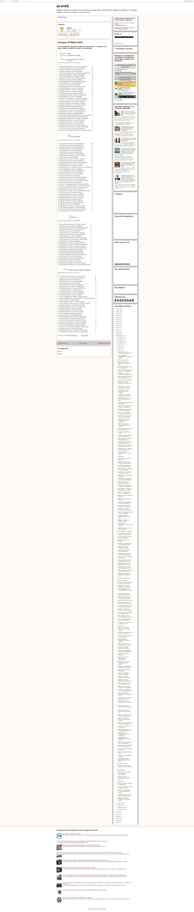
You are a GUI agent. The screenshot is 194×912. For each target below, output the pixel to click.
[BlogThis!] (83, 335)
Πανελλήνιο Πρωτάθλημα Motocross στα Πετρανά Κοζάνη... (123, 629)
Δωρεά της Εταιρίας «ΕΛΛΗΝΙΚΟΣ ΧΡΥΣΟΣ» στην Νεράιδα (125, 356)
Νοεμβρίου (120, 337)
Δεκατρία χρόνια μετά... (122, 359)
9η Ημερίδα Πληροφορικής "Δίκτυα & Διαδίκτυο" (123, 550)
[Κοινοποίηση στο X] (84, 335)
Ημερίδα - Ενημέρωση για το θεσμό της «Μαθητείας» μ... (124, 492)
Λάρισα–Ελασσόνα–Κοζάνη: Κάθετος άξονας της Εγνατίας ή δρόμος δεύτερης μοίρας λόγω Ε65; (128, 113)
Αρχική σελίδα (83, 343)
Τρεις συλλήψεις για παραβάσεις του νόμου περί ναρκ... (125, 613)
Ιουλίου (119, 346)
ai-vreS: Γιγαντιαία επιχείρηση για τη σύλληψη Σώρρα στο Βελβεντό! (78, 897)
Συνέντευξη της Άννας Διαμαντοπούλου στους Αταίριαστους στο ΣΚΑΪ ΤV (124, 123)
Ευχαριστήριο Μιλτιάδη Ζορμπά (124, 600)
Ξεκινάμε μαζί (120, 456)
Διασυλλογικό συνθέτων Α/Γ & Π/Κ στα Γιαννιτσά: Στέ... (125, 787)
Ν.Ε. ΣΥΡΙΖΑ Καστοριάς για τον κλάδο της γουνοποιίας (124, 416)
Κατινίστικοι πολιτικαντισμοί (123, 578)
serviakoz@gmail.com (120, 25)
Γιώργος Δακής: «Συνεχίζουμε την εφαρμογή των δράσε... (124, 489)
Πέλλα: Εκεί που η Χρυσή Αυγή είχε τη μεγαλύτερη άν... (124, 742)
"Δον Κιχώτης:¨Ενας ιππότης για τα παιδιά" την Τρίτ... (125, 623)
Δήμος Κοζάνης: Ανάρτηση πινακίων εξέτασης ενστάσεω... (123, 420)
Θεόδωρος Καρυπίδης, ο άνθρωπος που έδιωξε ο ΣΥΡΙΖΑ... (123, 719)
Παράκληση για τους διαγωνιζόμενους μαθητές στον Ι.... (123, 778)
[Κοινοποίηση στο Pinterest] (87, 335)
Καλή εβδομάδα (121, 770)
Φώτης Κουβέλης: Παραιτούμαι (124, 531)
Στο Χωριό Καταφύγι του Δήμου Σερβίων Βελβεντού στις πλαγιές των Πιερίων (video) (81, 845)
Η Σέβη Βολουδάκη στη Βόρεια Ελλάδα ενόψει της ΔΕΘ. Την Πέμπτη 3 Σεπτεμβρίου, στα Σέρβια (128, 164)
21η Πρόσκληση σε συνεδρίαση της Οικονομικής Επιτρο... (124, 446)
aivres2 (60, 354)
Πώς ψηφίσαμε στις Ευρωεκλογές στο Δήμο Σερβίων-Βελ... (123, 734)
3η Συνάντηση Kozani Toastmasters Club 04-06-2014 (124, 517)
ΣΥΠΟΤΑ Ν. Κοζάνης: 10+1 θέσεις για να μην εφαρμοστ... (124, 462)
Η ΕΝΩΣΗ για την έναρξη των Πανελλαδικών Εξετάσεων (124, 554)
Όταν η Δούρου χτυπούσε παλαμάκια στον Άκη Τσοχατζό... (123, 391)
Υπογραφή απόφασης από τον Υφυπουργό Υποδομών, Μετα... (124, 399)
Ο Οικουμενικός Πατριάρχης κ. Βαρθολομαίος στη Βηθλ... (124, 597)
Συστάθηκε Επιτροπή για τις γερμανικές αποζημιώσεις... (124, 395)
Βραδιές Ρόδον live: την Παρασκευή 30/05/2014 (123, 482)
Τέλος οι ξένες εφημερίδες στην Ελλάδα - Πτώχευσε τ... (124, 537)
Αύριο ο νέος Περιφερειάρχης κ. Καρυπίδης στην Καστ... (124, 619)
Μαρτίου (120, 805)
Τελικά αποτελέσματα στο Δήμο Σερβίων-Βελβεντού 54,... (124, 730)
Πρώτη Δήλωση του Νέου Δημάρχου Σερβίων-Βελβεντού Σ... (125, 767)
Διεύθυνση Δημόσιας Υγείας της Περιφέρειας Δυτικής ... (124, 439)
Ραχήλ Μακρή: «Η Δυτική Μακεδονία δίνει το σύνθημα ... (124, 702)
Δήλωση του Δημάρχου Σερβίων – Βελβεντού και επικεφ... (124, 723)
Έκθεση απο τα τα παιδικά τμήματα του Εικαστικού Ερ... (124, 413)
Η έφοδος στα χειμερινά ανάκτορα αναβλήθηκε (123, 673)
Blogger (103, 908)
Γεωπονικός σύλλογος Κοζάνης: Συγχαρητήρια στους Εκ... (124, 560)
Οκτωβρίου (120, 339)
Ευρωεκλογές (120, 781)
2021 (117, 319)
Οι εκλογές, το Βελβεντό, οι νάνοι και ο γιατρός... (125, 726)
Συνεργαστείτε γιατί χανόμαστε (124, 380)
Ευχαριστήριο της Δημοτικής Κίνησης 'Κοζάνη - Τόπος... (124, 564)
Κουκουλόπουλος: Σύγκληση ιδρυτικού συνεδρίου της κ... (124, 534)
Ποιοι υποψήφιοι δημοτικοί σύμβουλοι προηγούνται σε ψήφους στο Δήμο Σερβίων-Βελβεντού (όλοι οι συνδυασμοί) (82, 841)
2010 (117, 818)
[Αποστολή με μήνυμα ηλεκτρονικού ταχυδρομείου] (81, 335)
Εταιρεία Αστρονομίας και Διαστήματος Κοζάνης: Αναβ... (125, 352)
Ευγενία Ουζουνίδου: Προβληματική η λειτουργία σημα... (124, 453)
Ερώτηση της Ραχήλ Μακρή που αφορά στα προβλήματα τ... (125, 406)
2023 (117, 315)
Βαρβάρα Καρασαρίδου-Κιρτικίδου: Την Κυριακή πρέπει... (123, 799)
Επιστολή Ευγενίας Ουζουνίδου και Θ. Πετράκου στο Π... (124, 377)
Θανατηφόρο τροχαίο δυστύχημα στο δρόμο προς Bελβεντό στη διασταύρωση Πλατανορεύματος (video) (85, 860)
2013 (117, 812)
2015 (117, 331)
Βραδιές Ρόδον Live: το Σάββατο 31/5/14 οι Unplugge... (125, 469)
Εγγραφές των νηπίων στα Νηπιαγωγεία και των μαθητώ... (123, 663)
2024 (117, 313)
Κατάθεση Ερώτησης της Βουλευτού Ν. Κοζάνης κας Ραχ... (124, 363)
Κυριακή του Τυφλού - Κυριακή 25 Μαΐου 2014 (124, 784)
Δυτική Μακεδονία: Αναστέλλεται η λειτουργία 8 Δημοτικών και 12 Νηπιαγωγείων (128, 139)
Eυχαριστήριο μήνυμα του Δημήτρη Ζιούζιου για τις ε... (124, 594)
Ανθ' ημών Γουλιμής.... (122, 763)
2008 (117, 822)
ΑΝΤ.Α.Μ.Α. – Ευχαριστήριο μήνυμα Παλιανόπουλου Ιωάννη (123, 791)
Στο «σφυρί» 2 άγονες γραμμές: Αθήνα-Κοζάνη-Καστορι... (124, 436)
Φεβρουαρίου (121, 807)
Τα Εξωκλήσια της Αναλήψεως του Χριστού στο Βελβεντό (124, 486)
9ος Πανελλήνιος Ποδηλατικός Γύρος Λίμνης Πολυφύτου (124, 544)
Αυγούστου (120, 344)
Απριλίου (120, 803)
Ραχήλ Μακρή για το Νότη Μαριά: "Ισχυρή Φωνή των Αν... (124, 711)
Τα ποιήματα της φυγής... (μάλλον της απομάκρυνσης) (124, 374)
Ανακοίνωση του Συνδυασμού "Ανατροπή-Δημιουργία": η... (124, 690)
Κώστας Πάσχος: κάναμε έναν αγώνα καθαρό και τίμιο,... (124, 683)
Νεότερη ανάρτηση (63, 343)
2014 (117, 333)
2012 (117, 814)
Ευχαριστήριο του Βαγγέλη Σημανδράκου (123, 670)
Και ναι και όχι (120, 625)
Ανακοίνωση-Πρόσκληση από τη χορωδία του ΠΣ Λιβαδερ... (125, 370)
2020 (117, 321)
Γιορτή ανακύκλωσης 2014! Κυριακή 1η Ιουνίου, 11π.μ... (124, 506)
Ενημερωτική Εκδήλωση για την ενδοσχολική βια (124, 528)
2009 (117, 820)
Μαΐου (119, 350)
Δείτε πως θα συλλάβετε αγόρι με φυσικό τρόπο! (124, 367)
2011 (117, 816)
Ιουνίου (119, 348)
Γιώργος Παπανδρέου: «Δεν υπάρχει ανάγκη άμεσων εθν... (125, 603)
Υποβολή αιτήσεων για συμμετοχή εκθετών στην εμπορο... (123, 425)
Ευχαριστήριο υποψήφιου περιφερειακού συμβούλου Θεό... (124, 575)
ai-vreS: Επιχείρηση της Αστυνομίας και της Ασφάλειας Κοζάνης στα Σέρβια (79, 867)
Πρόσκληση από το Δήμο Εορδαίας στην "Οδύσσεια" (124, 509)
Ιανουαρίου (120, 809)
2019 (117, 323)
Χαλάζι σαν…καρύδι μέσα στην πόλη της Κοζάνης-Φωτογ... (124, 715)
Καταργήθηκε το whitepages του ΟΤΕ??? (72, 833)
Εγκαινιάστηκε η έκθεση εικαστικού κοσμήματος (123, 647)
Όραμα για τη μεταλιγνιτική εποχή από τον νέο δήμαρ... (124, 687)
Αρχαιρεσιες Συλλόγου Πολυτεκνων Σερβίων (122, 547)
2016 (117, 329)
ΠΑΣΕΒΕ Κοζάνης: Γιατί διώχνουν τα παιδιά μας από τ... (124, 383)
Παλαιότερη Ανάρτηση (104, 343)
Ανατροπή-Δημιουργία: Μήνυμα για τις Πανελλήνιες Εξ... (124, 570)
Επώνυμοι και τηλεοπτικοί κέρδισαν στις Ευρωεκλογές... (124, 609)
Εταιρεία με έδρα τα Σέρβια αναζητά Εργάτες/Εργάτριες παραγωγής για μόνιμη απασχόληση (127, 128)
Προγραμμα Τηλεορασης (125, 264)
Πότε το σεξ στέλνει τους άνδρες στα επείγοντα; (125, 557)
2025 (117, 311)
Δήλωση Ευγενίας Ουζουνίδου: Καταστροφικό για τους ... (124, 442)
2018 (117, 325)
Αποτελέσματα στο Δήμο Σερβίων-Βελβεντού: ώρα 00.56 (123, 760)
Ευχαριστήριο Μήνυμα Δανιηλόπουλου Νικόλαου (124, 680)
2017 (117, 327)
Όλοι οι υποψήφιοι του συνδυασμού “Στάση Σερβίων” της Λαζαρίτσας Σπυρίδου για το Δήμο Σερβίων (84, 890)
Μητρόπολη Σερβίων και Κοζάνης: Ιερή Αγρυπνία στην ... (124, 707)
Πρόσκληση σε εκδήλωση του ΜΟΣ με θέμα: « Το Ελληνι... (124, 667)
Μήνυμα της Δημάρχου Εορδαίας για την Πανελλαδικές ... (125, 512)
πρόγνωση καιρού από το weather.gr (69, 36)
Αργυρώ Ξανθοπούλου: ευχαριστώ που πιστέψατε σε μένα (124, 694)
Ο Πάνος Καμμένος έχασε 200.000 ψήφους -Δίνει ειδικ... (124, 644)
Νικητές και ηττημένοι (122, 580)
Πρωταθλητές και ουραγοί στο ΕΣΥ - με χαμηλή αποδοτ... (124, 466)
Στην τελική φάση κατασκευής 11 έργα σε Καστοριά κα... (125, 429)
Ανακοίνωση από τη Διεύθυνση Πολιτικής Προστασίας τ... (124, 502)
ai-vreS (63, 6)
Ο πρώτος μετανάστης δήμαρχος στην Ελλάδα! (123, 677)
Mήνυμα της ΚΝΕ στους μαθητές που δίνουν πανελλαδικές (125, 583)
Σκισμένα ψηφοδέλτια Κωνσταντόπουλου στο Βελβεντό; (123, 640)
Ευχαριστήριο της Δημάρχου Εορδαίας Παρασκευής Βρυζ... (125, 651)
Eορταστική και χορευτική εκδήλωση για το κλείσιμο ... (124, 586)
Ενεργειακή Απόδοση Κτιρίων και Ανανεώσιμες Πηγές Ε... (125, 698)
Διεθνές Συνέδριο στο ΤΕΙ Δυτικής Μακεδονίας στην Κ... (124, 616)
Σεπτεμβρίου (121, 341)
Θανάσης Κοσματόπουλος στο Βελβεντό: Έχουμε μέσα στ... (124, 795)
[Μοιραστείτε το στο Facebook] (86, 335)
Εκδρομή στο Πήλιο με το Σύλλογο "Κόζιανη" (123, 520)
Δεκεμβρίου (120, 335)
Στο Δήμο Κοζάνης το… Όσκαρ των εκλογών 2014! (124, 636)
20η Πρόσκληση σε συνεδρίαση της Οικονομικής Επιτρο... (124, 449)
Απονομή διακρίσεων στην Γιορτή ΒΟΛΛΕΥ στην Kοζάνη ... (124, 590)
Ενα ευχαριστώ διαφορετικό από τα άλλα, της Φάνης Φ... (125, 633)
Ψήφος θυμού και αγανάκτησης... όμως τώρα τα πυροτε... (125, 524)
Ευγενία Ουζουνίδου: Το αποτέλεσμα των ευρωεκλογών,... (123, 658)
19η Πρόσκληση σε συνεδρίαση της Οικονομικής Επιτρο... (124, 606)
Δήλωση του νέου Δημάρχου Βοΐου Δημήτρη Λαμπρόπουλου (124, 773)
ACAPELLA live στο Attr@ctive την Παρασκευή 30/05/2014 (124, 479)
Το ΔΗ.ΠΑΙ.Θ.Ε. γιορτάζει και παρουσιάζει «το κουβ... (124, 387)
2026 (117, 309)
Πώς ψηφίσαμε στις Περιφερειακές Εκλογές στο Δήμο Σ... (124, 739)
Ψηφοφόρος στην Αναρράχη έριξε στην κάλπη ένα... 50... (124, 567)
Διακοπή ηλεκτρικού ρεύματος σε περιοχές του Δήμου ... (124, 472)
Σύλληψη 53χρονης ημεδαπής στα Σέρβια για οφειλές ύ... (124, 410)
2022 (117, 317)
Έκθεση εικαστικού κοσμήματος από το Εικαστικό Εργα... (124, 746)
